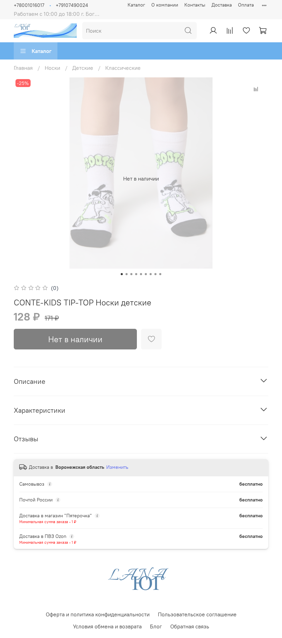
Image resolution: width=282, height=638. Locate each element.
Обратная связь (189, 626)
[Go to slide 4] (136, 274)
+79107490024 (72, 5)
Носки (52, 67)
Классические (123, 67)
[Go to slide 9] (160, 274)
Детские (82, 67)
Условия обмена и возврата (107, 626)
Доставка (221, 5)
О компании (164, 5)
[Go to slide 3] (131, 274)
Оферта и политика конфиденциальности (98, 614)
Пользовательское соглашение (197, 614)
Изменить (117, 467)
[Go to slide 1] (122, 274)
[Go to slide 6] (146, 274)
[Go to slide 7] (151, 274)
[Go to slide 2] (127, 274)
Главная (23, 67)
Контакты (194, 5)
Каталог (136, 5)
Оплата (246, 5)
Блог (156, 626)
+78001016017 (29, 5)
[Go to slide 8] (155, 274)
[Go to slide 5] (141, 274)
